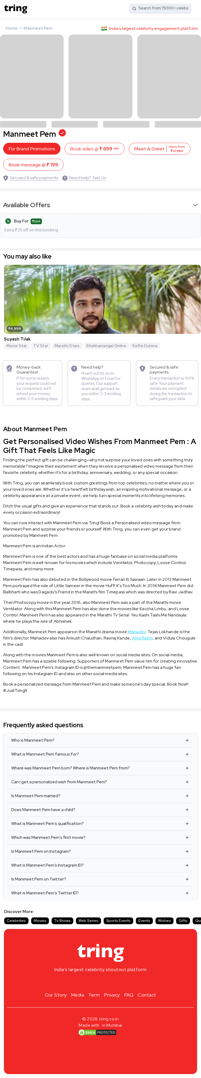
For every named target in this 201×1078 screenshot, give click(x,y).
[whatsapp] (117, 982)
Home (12, 28)
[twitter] (100, 982)
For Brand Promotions (32, 149)
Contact (147, 995)
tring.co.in (109, 1019)
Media (77, 995)
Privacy (112, 995)
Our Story (56, 995)
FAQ (129, 995)
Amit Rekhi (142, 638)
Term (94, 995)
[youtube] (109, 982)
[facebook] (92, 982)
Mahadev (137, 631)
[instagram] (84, 982)
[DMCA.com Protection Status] (97, 1032)
